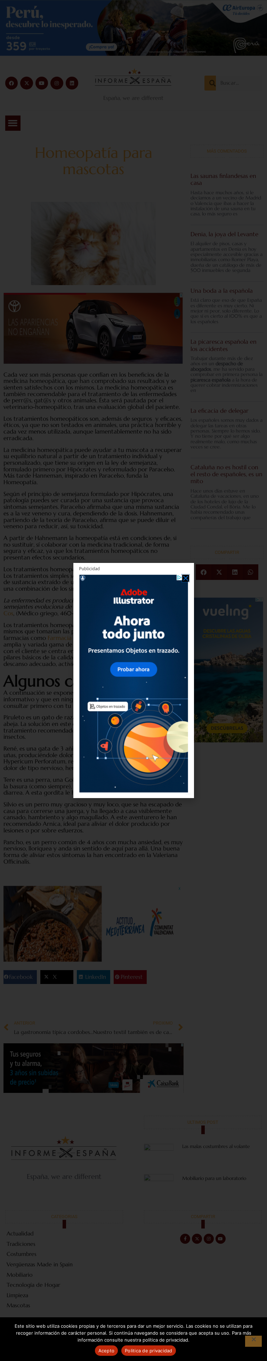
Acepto (106, 1350)
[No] (253, 1341)
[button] (185, 578)
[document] (133, 680)
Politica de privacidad (148, 1350)
